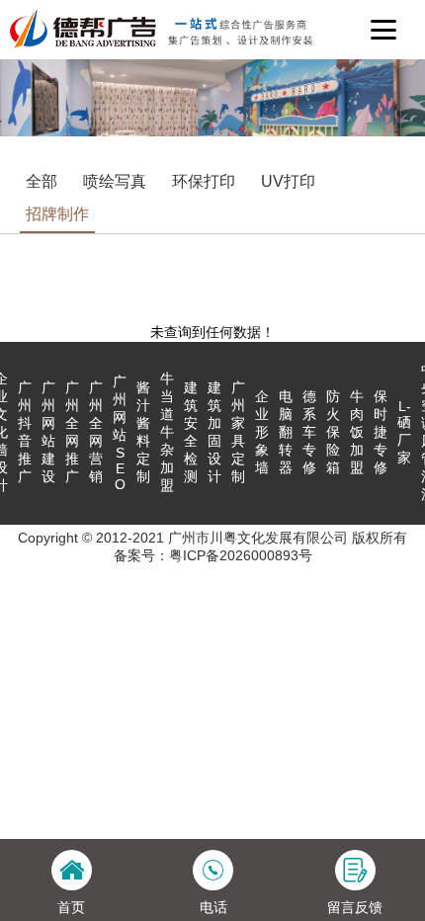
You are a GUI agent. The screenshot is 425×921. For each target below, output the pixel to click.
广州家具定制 (238, 431)
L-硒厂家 (404, 431)
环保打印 (203, 181)
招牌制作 (57, 214)
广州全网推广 (72, 431)
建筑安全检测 (191, 431)
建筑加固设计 (214, 431)
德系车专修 (309, 431)
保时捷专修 (380, 431)
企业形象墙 (262, 431)
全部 (41, 181)
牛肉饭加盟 (357, 431)
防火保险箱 (333, 431)
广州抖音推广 (25, 431)
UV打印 (288, 181)
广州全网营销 (96, 431)
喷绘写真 (114, 181)
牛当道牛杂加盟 (167, 432)
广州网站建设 (48, 431)
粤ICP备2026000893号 (240, 555)
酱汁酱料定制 (143, 431)
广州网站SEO (120, 433)
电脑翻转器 (286, 431)
